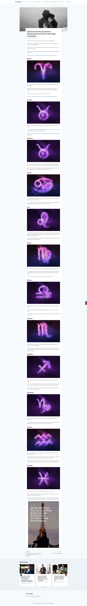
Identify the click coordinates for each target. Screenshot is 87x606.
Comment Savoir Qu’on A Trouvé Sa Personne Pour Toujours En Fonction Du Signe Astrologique (34, 553)
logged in (32, 596)
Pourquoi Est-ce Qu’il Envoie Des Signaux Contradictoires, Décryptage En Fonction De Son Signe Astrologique (27, 579)
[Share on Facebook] (86, 302)
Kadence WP (51, 603)
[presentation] (27, 569)
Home (23, 1)
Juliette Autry (30, 38)
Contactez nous (68, 1)
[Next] (66, 575)
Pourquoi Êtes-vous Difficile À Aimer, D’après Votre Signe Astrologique (44, 96)
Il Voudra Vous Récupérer (56, 552)
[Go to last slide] (21, 575)
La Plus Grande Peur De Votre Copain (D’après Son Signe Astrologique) (44, 55)
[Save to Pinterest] (86, 304)
